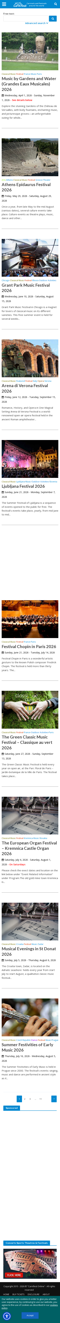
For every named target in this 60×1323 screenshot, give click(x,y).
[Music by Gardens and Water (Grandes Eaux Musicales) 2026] (30, 51)
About (46, 1294)
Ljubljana (20, 482)
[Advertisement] (30, 558)
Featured (20, 381)
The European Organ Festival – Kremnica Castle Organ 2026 (29, 848)
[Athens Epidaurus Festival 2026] (30, 157)
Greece (39, 180)
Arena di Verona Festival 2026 (25, 388)
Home (6, 1294)
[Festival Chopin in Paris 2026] (30, 619)
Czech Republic (23, 1040)
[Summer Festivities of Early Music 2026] (30, 1017)
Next (54, 1099)
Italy (35, 381)
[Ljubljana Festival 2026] (30, 458)
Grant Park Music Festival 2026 (26, 287)
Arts (4, 180)
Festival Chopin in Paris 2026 (29, 646)
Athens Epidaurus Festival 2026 (26, 187)
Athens (9, 180)
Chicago (5, 280)
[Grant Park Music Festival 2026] (30, 257)
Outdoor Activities (47, 280)
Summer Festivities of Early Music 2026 (27, 1047)
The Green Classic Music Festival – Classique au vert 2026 (27, 742)
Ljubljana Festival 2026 (23, 486)
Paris (39, 74)
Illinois (35, 280)
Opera (41, 381)
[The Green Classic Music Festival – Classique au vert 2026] (30, 709)
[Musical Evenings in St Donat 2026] (30, 921)
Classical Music (9, 74)
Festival (19, 74)
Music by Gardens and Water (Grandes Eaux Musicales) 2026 (29, 84)
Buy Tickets (18, 1294)
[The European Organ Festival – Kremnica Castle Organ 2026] (30, 815)
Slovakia (43, 838)
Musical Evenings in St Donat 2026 (29, 951)
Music (33, 74)
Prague (55, 1040)
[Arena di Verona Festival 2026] (30, 358)
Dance (34, 1040)
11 (41, 1099)
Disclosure (33, 1294)
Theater (46, 180)
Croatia (19, 944)
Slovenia (53, 482)
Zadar (41, 944)
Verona (47, 381)
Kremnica (28, 838)
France (27, 74)
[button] (6, 1316)
